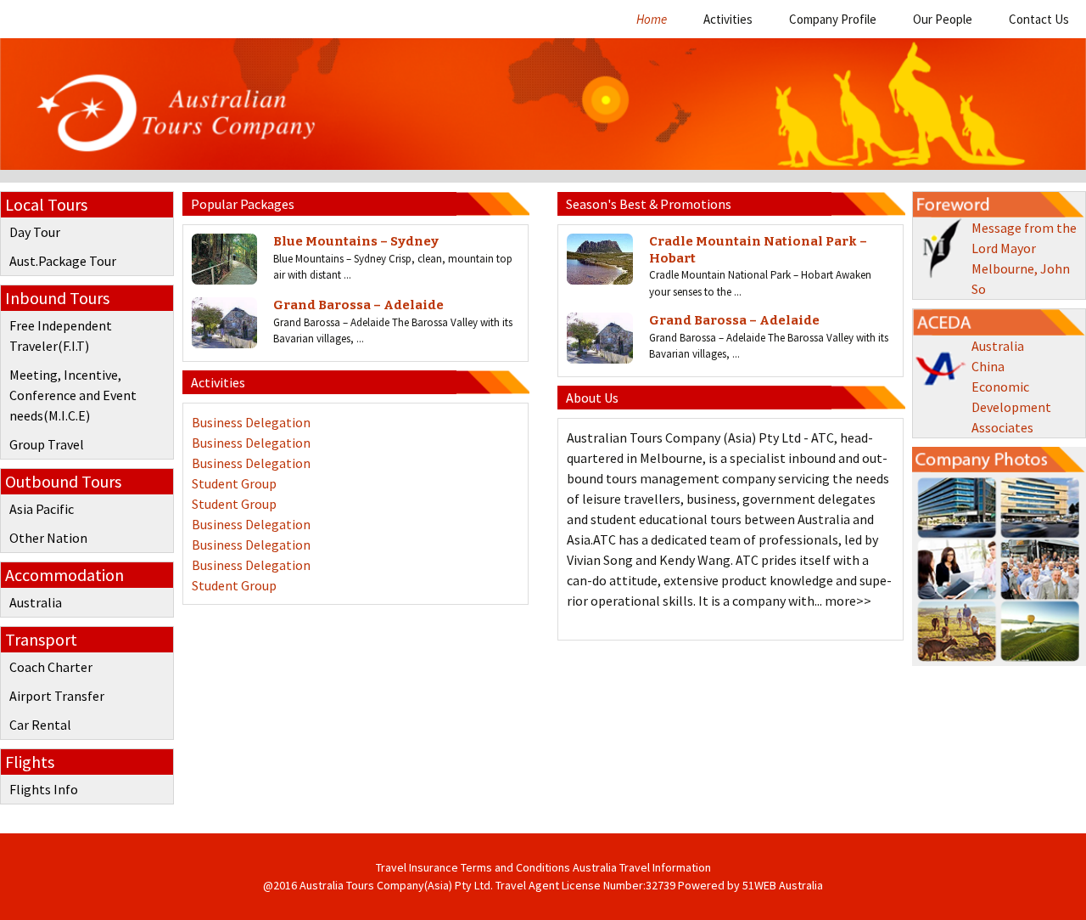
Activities (728, 19)
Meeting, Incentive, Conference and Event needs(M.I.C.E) (73, 395)
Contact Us (1039, 19)
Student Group (234, 483)
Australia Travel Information (642, 867)
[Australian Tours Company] (543, 110)
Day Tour (34, 231)
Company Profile (832, 19)
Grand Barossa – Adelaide (358, 305)
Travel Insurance (417, 867)
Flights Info (43, 789)
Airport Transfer (56, 695)
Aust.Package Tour (62, 260)
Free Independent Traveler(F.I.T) (60, 335)
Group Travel (46, 444)
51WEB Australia (782, 885)
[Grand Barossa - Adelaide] (224, 322)
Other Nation (48, 537)
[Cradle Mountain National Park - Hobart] (599, 259)
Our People (942, 19)
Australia (35, 602)
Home (651, 19)
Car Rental (40, 724)
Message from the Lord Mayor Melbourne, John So (1024, 258)
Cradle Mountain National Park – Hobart (758, 250)
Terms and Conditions (515, 867)
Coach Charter (50, 666)
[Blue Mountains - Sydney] (224, 259)
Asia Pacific (41, 508)
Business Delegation (251, 422)
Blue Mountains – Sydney (356, 241)
